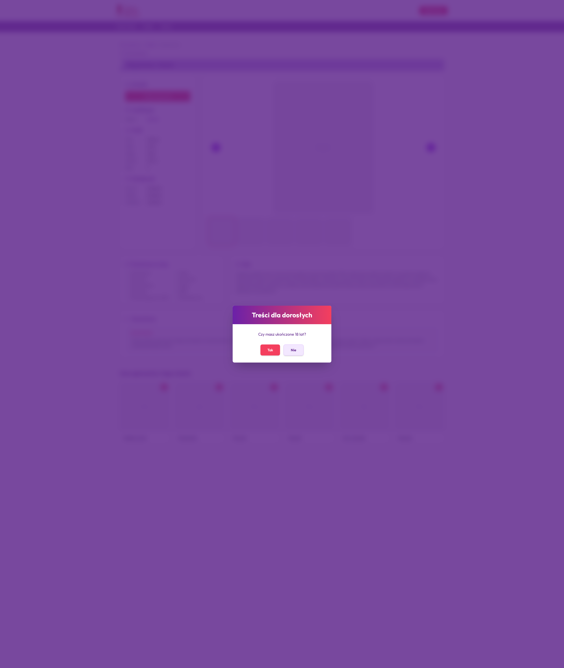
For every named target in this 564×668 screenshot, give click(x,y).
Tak (270, 350)
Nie (293, 350)
